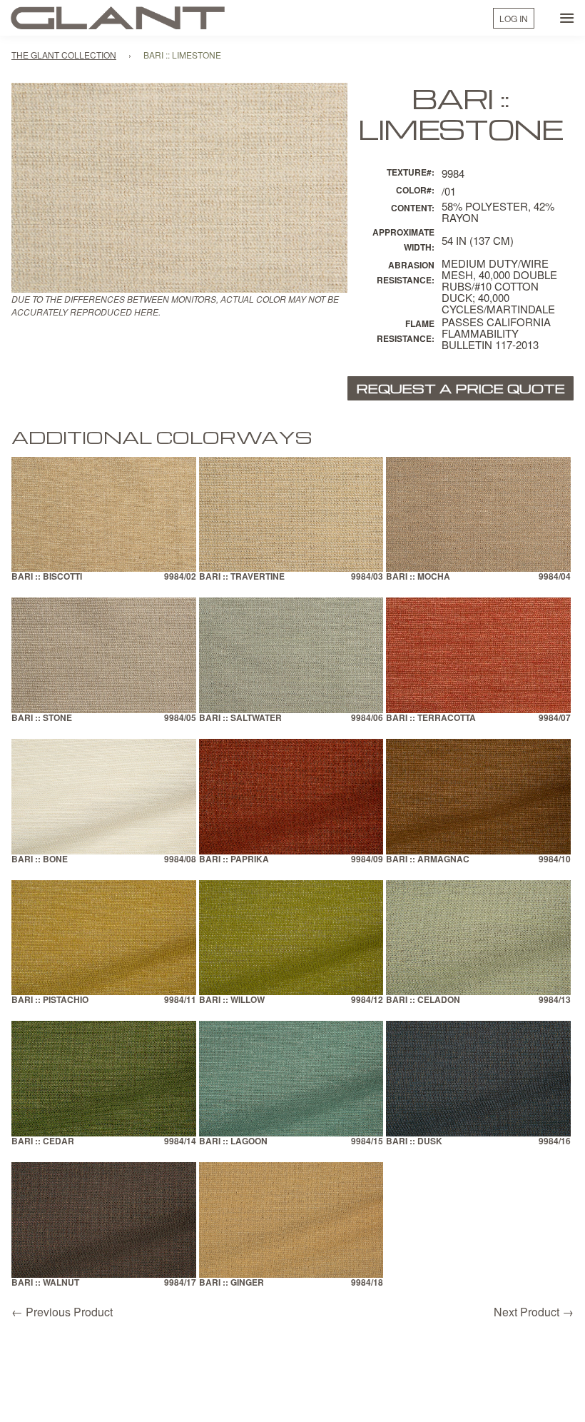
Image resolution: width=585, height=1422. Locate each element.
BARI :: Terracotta (431, 718)
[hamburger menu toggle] (567, 18)
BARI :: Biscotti (46, 577)
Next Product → (534, 1312)
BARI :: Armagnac (427, 859)
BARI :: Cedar (42, 1141)
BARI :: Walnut (45, 1283)
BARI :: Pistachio (49, 1000)
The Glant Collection (63, 55)
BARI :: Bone (39, 859)
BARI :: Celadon (423, 1000)
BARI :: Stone (41, 718)
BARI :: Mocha (418, 577)
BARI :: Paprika (234, 859)
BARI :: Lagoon (233, 1141)
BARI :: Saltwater (240, 718)
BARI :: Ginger (231, 1283)
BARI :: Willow (232, 1000)
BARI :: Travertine (242, 577)
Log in (513, 18)
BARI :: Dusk (414, 1141)
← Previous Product (62, 1312)
